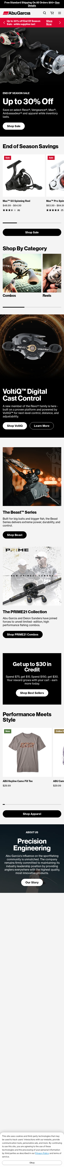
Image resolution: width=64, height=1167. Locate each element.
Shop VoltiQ (15, 425)
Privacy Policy (42, 1153)
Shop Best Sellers (32, 693)
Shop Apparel (32, 814)
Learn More (41, 425)
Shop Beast (14, 535)
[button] (4, 22)
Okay (32, 1162)
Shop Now (49, 23)
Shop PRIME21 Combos (22, 634)
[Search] (44, 12)
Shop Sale (13, 126)
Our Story (32, 882)
